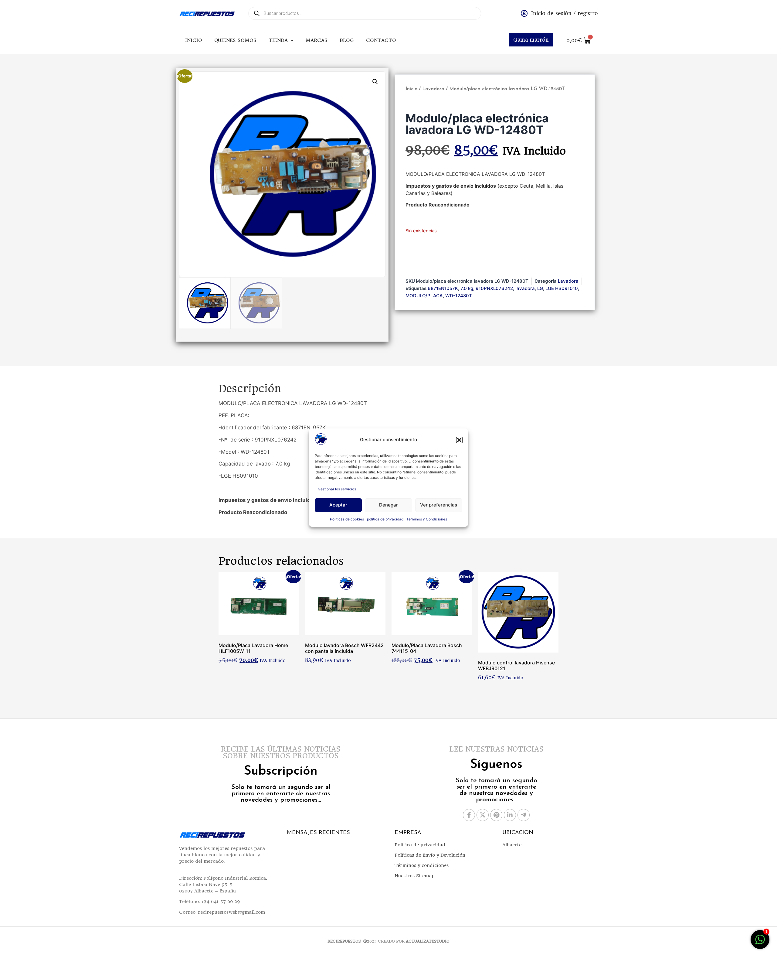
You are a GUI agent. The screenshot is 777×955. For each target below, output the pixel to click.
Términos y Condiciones (426, 519)
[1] (760, 943)
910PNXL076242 (494, 288)
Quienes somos (235, 40)
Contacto (381, 40)
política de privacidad (385, 519)
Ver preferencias (438, 505)
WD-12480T (458, 295)
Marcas (316, 40)
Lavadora (433, 89)
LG (540, 288)
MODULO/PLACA (424, 295)
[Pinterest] (496, 815)
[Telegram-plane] (523, 815)
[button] (459, 440)
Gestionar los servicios (337, 489)
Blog (347, 40)
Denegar (388, 505)
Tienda (278, 40)
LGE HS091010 (561, 288)
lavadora (525, 288)
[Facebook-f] (469, 815)
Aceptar (338, 505)
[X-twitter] (483, 815)
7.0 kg (466, 288)
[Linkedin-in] (510, 815)
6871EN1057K (443, 288)
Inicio (193, 40)
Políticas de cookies (347, 519)
